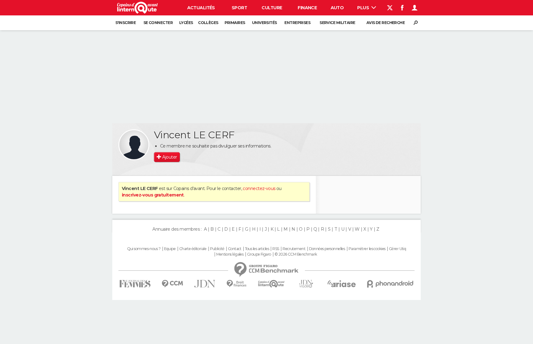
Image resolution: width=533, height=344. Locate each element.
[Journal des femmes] (134, 284)
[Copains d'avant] (271, 284)
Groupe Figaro (259, 254)
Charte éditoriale (192, 249)
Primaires (235, 22)
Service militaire (337, 22)
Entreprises (297, 22)
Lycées (186, 22)
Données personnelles (327, 249)
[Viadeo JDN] (306, 284)
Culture (272, 7)
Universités (264, 22)
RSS (275, 249)
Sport (239, 7)
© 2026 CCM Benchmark (296, 254)
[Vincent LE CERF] (133, 144)
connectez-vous (259, 188)
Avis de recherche (385, 22)
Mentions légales (229, 254)
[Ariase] (342, 283)
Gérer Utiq (397, 249)
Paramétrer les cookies (367, 249)
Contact (234, 249)
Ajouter (169, 157)
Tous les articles (257, 249)
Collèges (208, 22)
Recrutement (294, 249)
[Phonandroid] (390, 284)
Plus (363, 7)
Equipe (170, 249)
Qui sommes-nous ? (143, 249)
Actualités (201, 7)
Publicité (217, 249)
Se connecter (158, 22)
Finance (307, 7)
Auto (337, 7)
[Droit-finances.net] (237, 284)
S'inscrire (125, 22)
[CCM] (172, 284)
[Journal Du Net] (205, 284)
